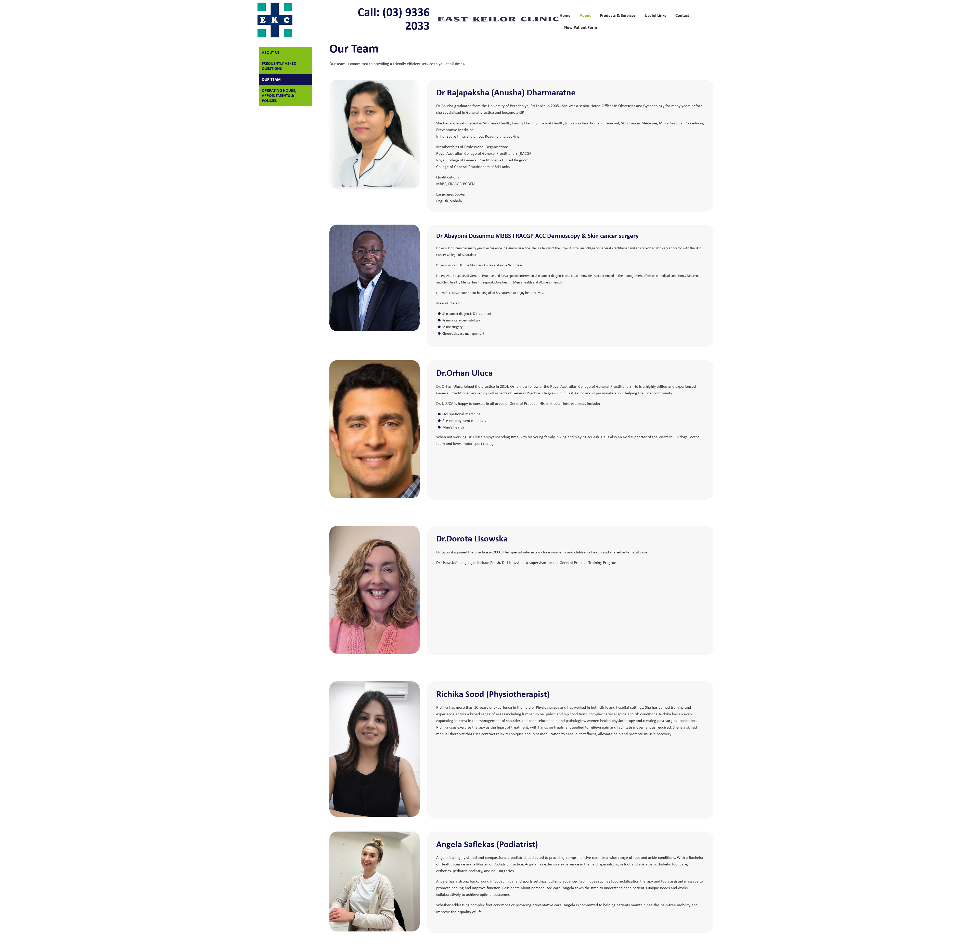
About (585, 15)
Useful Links (655, 15)
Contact (682, 15)
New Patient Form (580, 27)
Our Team (271, 79)
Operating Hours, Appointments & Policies (279, 95)
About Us (271, 52)
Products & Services (618, 15)
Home (565, 15)
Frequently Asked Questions (279, 65)
